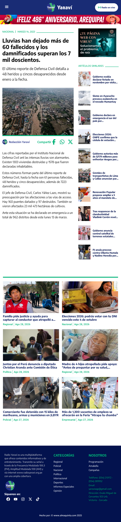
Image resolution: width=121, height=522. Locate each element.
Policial (57, 465)
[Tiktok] (37, 499)
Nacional (8, 31)
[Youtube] (15, 499)
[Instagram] (23, 499)
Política (57, 474)
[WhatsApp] (62, 141)
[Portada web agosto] (60, 23)
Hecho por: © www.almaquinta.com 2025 (60, 515)
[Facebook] (54, 141)
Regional (58, 461)
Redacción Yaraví (19, 142)
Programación (96, 461)
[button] (7, 7)
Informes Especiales (64, 486)
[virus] (97, 56)
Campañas (94, 470)
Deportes (58, 482)
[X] (70, 141)
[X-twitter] (30, 499)
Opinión (58, 490)
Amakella (93, 465)
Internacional (60, 478)
